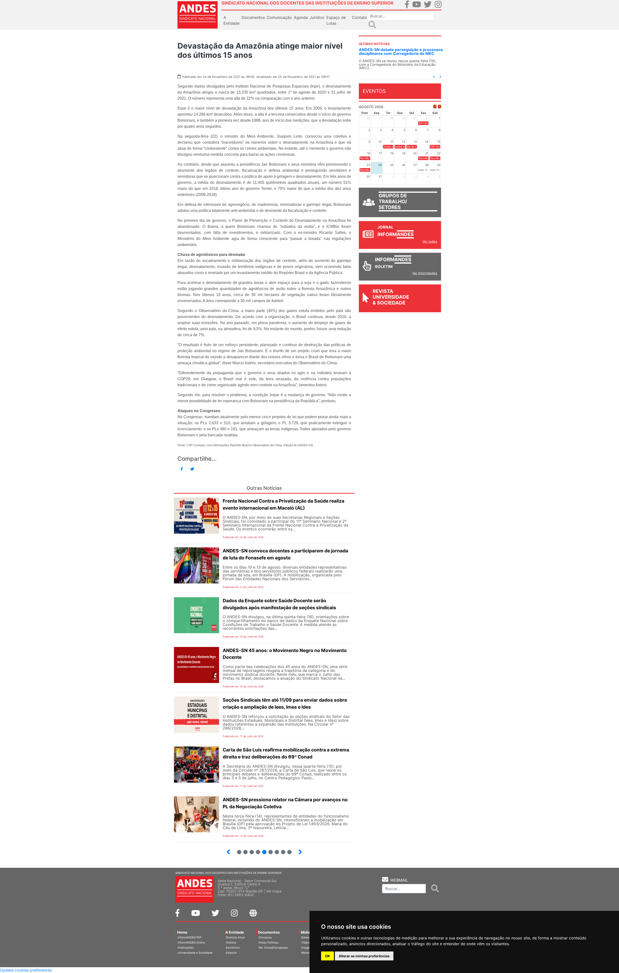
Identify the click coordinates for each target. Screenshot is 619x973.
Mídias (306, 932)
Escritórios (233, 947)
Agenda (301, 17)
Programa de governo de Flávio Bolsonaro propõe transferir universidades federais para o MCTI (398, 53)
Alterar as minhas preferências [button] (364, 956)
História (231, 942)
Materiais (307, 952)
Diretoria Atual (235, 937)
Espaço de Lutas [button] (336, 20)
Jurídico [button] (317, 17)
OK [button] (327, 956)
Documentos (269, 932)
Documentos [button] (253, 17)
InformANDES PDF (190, 937)
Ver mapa (273, 891)
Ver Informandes (424, 277)
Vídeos (305, 942)
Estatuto (231, 952)
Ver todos (429, 245)
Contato (359, 17)
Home (182, 932)
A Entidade (234, 932)
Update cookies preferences (26, 970)
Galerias (306, 937)
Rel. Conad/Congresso (273, 947)
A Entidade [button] (231, 20)
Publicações (186, 947)
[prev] (434, 110)
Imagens (307, 947)
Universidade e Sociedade (195, 952)
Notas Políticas (268, 942)
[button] (433, 80)
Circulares (265, 937)
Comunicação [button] (279, 17)
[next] (439, 110)
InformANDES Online (191, 942)
